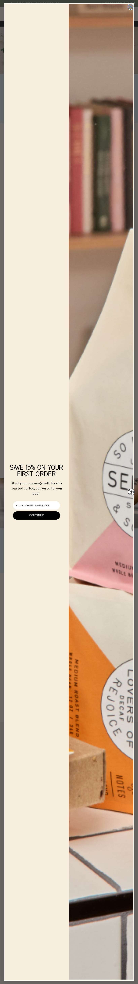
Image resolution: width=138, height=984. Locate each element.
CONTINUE (36, 515)
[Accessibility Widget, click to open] (131, 492)
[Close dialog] (130, 6)
